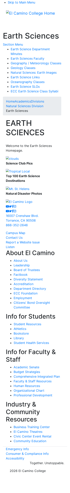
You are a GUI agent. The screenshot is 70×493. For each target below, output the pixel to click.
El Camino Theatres (28, 432)
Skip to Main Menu (21, 2)
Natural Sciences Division (24, 106)
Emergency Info (17, 449)
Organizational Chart (29, 390)
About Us (20, 260)
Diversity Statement (28, 279)
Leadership (22, 265)
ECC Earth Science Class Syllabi (34, 91)
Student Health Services (31, 343)
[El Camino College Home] (30, 13)
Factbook (21, 275)
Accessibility (15, 458)
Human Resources (27, 386)
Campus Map (15, 233)
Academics (23, 101)
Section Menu (13, 44)
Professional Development (33, 395)
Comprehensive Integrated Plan (37, 376)
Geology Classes (23, 68)
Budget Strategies (27, 372)
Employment (23, 298)
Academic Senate (26, 367)
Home (10, 101)
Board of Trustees (27, 270)
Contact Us (14, 237)
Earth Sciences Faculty (27, 58)
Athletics (20, 329)
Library (19, 338)
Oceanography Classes (28, 82)
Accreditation (23, 284)
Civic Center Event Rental (32, 436)
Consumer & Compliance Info (27, 454)
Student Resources (27, 324)
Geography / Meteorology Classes (36, 63)
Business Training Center (32, 427)
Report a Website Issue (23, 242)
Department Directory (30, 289)
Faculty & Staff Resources (33, 381)
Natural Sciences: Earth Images (34, 72)
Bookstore (21, 333)
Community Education (30, 441)
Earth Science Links (25, 77)
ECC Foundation (26, 293)
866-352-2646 (17, 225)
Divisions (37, 101)
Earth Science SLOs (25, 86)
